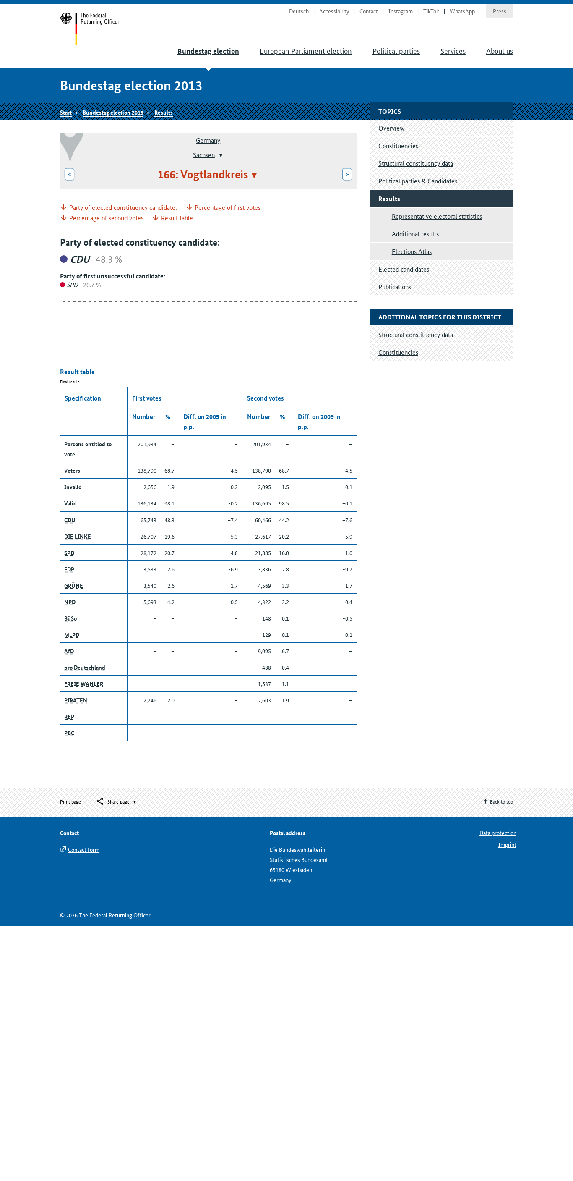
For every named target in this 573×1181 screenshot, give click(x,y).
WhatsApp (462, 11)
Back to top (501, 801)
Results (163, 112)
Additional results (415, 233)
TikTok (431, 11)
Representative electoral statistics (437, 216)
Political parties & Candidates (417, 180)
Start (90, 29)
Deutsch (299, 11)
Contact (368, 11)
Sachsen (204, 154)
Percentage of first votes (227, 208)
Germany (208, 140)
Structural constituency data (415, 163)
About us (499, 50)
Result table (177, 218)
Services (453, 50)
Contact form (83, 849)
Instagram (400, 11)
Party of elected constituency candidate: (123, 208)
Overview (391, 127)
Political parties (396, 50)
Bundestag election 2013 (113, 112)
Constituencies (398, 145)
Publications (394, 286)
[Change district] (220, 155)
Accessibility (334, 11)
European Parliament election (306, 50)
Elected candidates (403, 268)
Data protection (497, 832)
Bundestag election (208, 51)
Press (499, 11)
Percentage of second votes (106, 218)
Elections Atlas (412, 251)
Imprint (507, 844)
